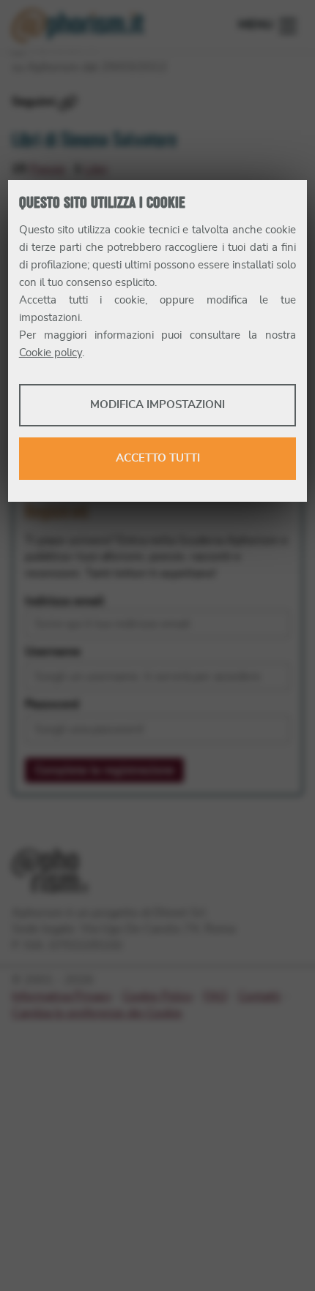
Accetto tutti (158, 458)
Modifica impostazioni (157, 404)
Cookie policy (50, 352)
